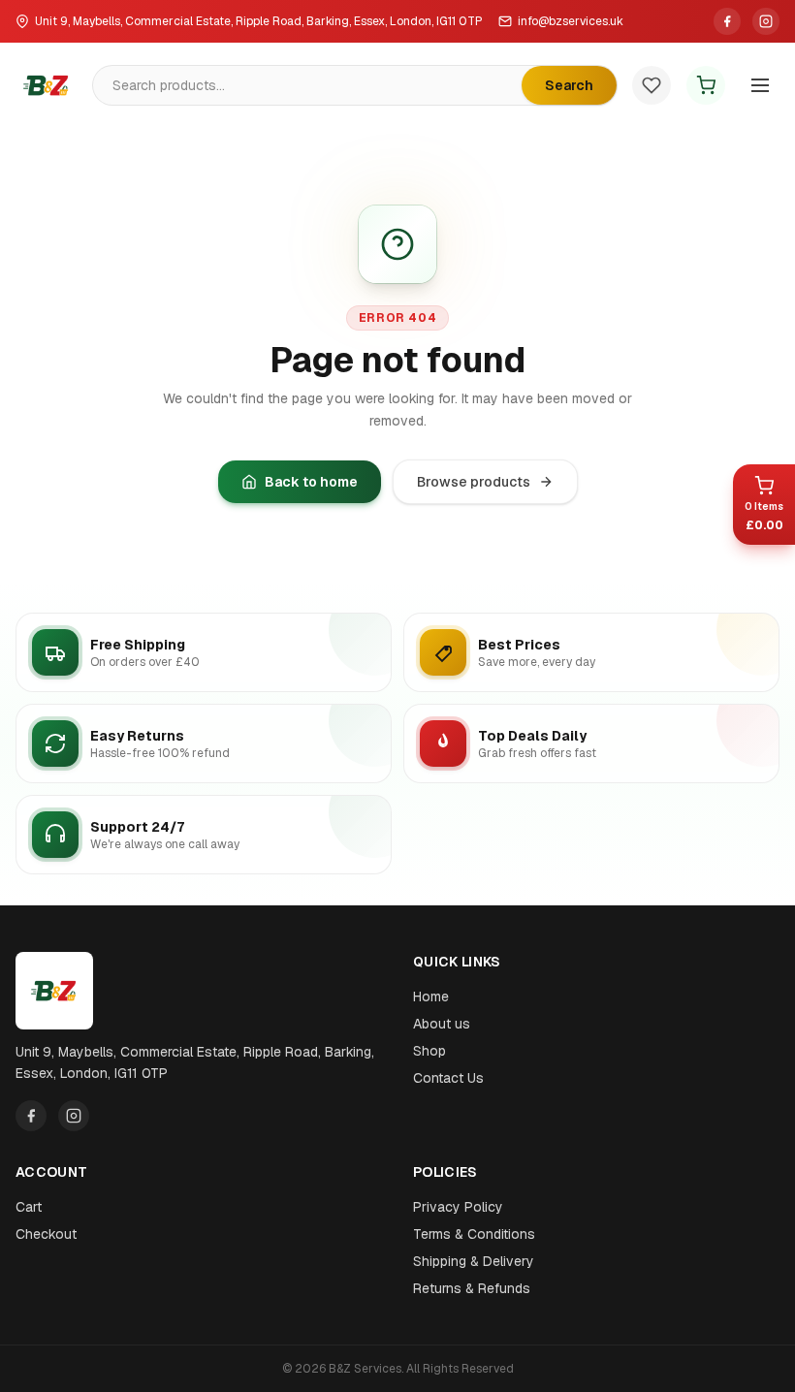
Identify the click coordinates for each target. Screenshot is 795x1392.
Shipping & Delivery (473, 1261)
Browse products (473, 481)
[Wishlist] (651, 85)
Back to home (311, 481)
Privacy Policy (458, 1207)
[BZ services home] (47, 85)
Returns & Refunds (471, 1288)
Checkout (46, 1234)
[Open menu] (760, 85)
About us (441, 1023)
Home (431, 996)
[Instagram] (765, 21)
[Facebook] (727, 21)
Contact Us (448, 1078)
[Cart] (705, 85)
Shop (429, 1051)
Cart (29, 1207)
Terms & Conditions (474, 1234)
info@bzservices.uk (570, 21)
